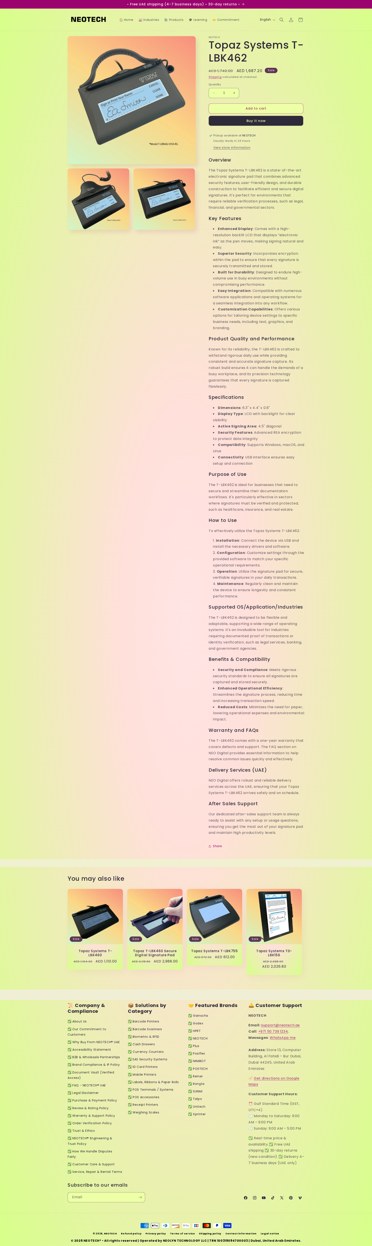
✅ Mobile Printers (142, 1074)
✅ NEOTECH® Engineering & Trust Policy (90, 1141)
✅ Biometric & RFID (143, 1037)
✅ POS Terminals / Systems (151, 1089)
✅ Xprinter (197, 1114)
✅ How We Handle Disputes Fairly (90, 1154)
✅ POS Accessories (143, 1097)
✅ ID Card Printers (143, 1067)
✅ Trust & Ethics (81, 1131)
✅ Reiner (195, 1076)
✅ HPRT (194, 1031)
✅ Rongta (196, 1084)
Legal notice (270, 1233)
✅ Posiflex (196, 1053)
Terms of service (182, 1233)
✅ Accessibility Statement (89, 1049)
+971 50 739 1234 (273, 1031)
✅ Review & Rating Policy (88, 1108)
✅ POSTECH (198, 1069)
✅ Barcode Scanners (145, 1029)
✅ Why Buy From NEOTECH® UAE (94, 1042)
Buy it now (256, 121)
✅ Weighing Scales (143, 1112)
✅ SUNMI (195, 1091)
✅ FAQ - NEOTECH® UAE (87, 1085)
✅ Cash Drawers (141, 1044)
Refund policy (131, 1233)
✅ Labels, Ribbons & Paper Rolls (153, 1082)
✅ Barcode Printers (143, 1021)
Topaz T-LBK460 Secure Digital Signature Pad (155, 953)
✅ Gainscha (198, 1015)
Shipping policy (210, 1233)
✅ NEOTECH (198, 1038)
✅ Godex (195, 1023)
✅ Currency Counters (146, 1052)
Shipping (215, 77)
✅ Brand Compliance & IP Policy (94, 1064)
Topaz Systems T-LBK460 (95, 953)
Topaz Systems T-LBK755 (214, 951)
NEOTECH (110, 1233)
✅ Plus (193, 1046)
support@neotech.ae (280, 1025)
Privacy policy (156, 1233)
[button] (281, 20)
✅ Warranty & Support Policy (91, 1115)
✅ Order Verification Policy (90, 1123)
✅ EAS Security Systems (147, 1059)
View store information (231, 147)
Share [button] (217, 846)
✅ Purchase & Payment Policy (92, 1100)
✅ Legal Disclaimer (83, 1093)
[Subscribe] (140, 1197)
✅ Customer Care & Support (91, 1164)
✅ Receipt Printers (143, 1105)
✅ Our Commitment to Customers (87, 1032)
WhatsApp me (283, 1037)
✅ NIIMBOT (197, 1061)
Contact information (241, 1233)
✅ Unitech (196, 1106)
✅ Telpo (195, 1099)
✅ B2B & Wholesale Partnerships (94, 1057)
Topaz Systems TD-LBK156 (274, 953)
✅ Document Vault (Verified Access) (91, 1075)
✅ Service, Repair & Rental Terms (95, 1172)
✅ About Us (77, 1021)
